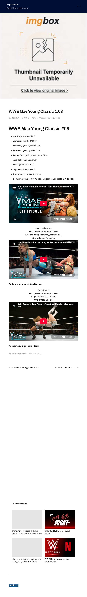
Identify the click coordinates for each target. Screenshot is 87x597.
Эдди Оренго (46, 300)
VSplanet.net (12, 4)
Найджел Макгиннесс (52, 179)
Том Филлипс (34, 179)
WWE (26, 118)
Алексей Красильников (49, 118)
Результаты (35, 354)
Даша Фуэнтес (34, 174)
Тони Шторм (50, 297)
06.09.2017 (14, 118)
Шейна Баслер (32, 235)
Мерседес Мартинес (52, 235)
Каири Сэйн (36, 297)
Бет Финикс (68, 179)
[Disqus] (43, 399)
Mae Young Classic (18, 354)
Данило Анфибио (46, 238)
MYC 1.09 (35, 150)
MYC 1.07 (35, 146)
